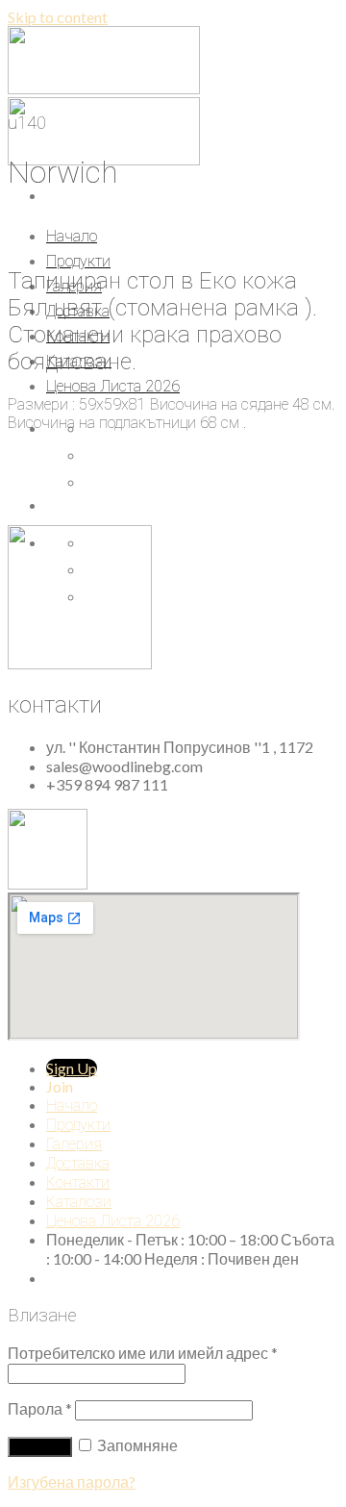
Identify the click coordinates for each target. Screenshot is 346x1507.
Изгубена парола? (72, 1481)
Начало (71, 236)
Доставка (78, 1163)
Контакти (78, 1182)
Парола (40, 1408)
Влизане (39, 1447)
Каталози (78, 1202)
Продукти (78, 261)
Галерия (74, 1144)
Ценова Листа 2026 (113, 386)
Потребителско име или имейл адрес (143, 1353)
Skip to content (58, 17)
